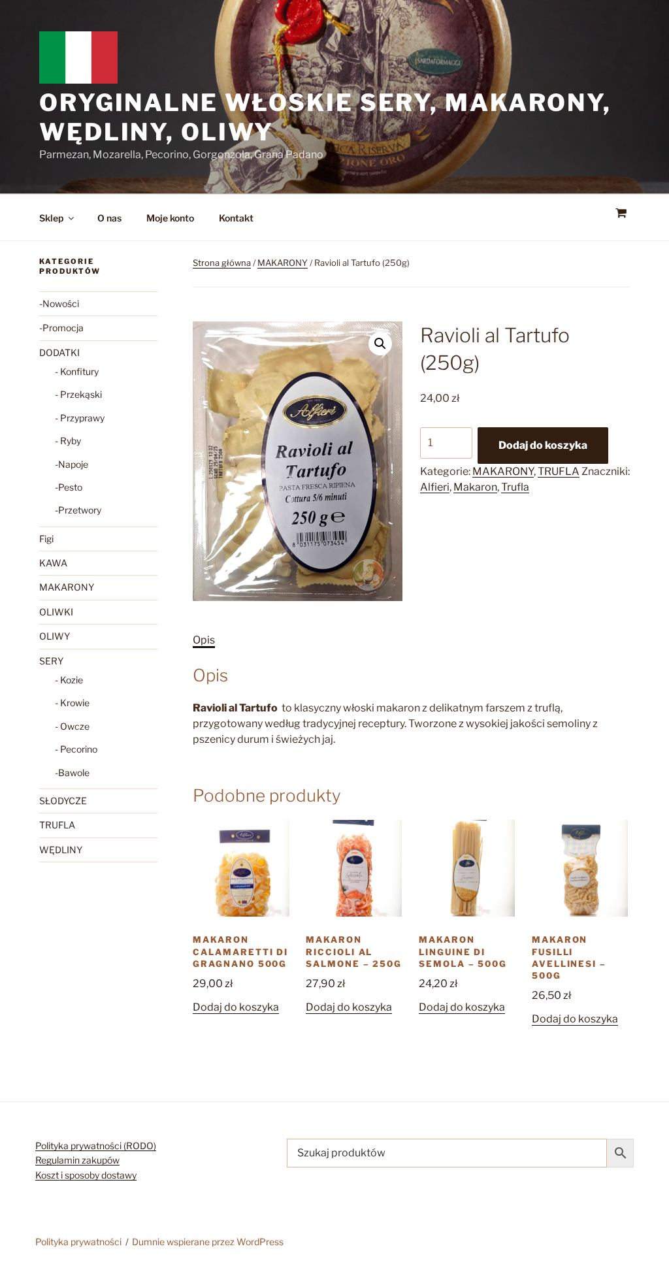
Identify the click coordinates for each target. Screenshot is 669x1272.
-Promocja (61, 327)
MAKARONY (282, 262)
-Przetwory (78, 509)
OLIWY (54, 636)
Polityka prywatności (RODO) (95, 1145)
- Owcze (72, 726)
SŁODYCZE (63, 800)
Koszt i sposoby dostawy (86, 1175)
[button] (380, 343)
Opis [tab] (204, 640)
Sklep (51, 217)
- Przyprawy (80, 417)
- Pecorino (76, 749)
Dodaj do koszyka (542, 445)
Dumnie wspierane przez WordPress (208, 1241)
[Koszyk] (620, 213)
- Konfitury (77, 371)
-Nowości (59, 303)
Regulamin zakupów (77, 1160)
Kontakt (236, 217)
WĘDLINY (60, 849)
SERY (51, 660)
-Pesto (68, 487)
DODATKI (59, 352)
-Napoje (71, 464)
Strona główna (222, 262)
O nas (109, 217)
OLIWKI (56, 611)
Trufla (515, 487)
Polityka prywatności (78, 1241)
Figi (46, 538)
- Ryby (68, 440)
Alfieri (434, 487)
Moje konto (170, 217)
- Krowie (72, 702)
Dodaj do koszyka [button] (236, 1007)
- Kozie (69, 679)
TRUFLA (558, 471)
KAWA (53, 562)
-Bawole (72, 772)
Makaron (475, 487)
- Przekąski (78, 394)
